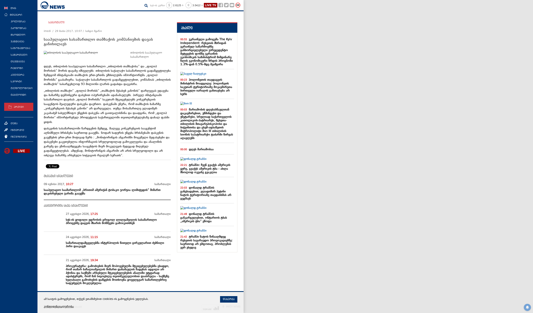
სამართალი (56, 22)
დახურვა (229, 299)
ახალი (187, 28)
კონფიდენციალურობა (59, 307)
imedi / (49, 31)
